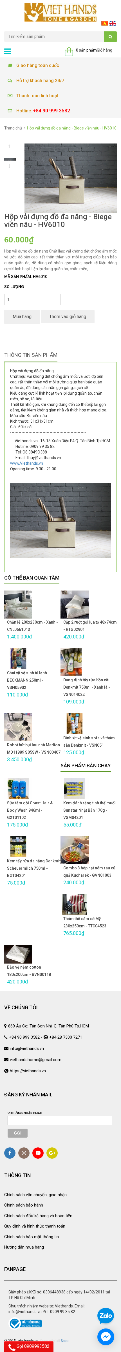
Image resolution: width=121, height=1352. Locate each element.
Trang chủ (13, 128)
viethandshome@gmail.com (35, 1059)
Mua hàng (22, 316)
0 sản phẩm (86, 50)
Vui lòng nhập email (25, 1113)
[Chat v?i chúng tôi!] (105, 1336)
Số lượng (14, 286)
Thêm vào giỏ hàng (67, 316)
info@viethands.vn (27, 1048)
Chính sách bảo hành (23, 1205)
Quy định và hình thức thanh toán (34, 1226)
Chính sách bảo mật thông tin (31, 1236)
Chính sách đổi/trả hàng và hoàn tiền (38, 1215)
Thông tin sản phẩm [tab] (30, 355)
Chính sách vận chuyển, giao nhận (35, 1194)
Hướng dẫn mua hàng (24, 1247)
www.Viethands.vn (26, 463)
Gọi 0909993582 (32, 1346)
